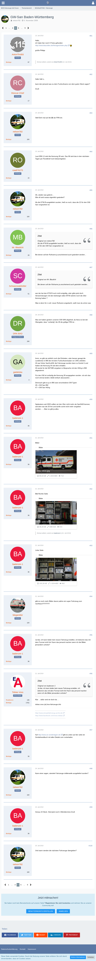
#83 (91, 113)
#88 (91, 315)
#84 (91, 151)
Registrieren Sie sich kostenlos (57, 903)
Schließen (90, 957)
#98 (91, 768)
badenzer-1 (57, 533)
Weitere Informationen (78, 957)
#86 (91, 229)
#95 (91, 635)
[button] (3, 3)
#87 (91, 267)
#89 (91, 353)
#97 (91, 730)
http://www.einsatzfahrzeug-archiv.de (48, 713)
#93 (91, 545)
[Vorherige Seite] (3, 28)
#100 (90, 846)
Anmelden (63, 911)
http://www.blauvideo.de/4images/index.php (51, 45)
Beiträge (8, 62)
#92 (91, 489)
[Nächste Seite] (28, 28)
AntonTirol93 (58, 62)
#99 (91, 807)
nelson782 (16, 20)
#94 (91, 596)
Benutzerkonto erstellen (40, 911)
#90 (91, 399)
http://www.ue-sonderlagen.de (49, 735)
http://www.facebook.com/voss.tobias (49, 715)
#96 (91, 673)
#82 (91, 74)
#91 (91, 438)
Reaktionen (9, 700)
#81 (91, 36)
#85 (91, 190)
